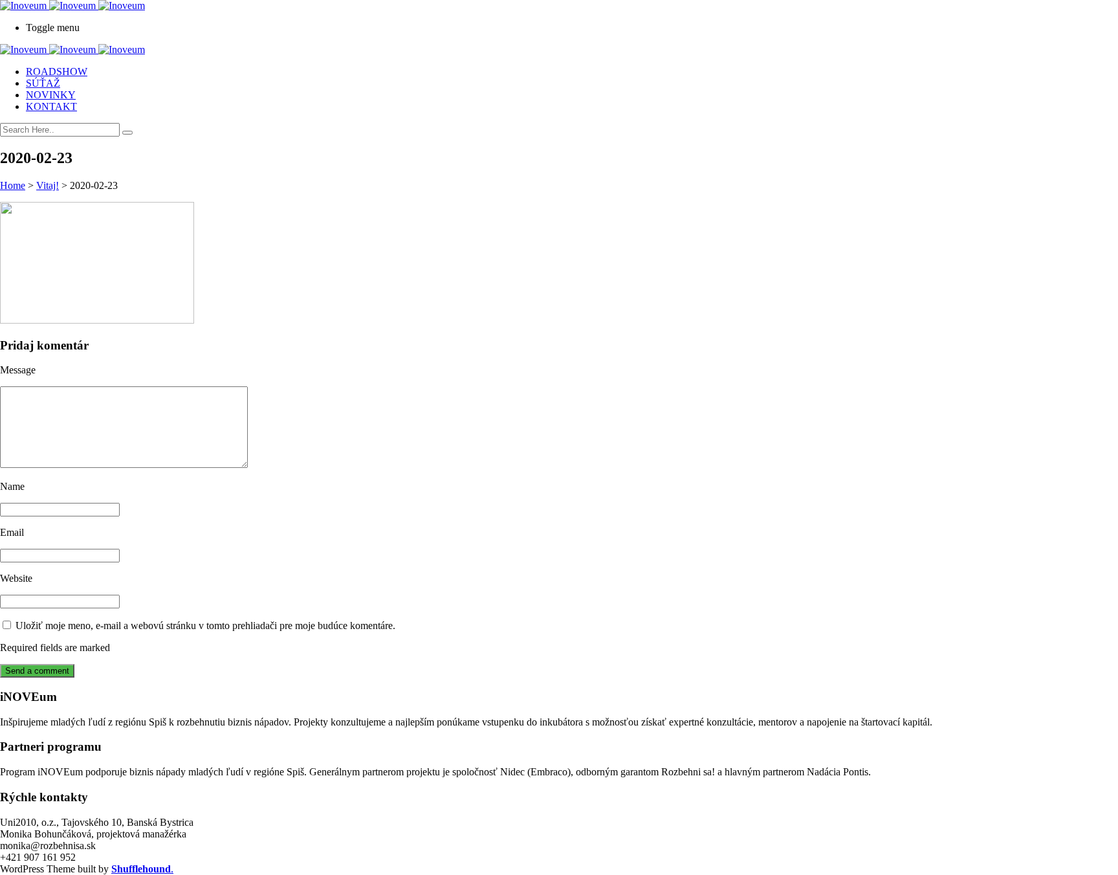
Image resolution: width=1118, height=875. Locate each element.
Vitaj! (47, 185)
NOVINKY (51, 94)
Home (12, 185)
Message (18, 369)
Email (12, 532)
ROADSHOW (56, 71)
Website (16, 578)
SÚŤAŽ (43, 83)
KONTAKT (51, 106)
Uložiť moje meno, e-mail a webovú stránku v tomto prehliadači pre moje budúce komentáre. (205, 625)
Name (12, 486)
